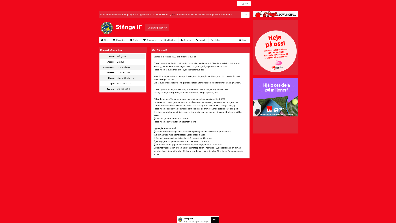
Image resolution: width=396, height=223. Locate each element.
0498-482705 (123, 72)
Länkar (216, 40)
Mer (244, 40)
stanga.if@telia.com (126, 78)
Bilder (135, 40)
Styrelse (187, 40)
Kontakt (202, 40)
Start (105, 40)
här (173, 14)
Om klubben (170, 40)
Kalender (120, 40)
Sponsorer (151, 40)
